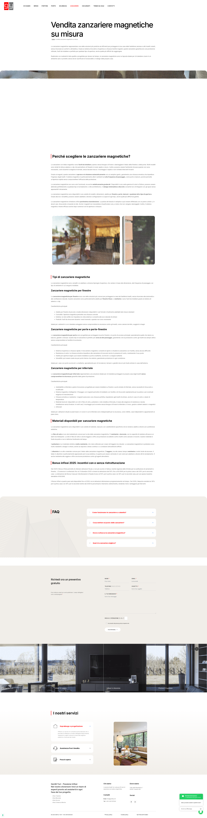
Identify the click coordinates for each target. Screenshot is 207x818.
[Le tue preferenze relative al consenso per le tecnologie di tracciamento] (2, 815)
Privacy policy (108, 814)
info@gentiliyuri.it (111, 798)
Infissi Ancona (56, 800)
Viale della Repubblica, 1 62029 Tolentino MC (136, 788)
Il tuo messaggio (111, 594)
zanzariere (74, 6)
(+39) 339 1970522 (111, 801)
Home (53, 39)
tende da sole (98, 6)
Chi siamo (26, 6)
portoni (45, 6)
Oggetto (135, 586)
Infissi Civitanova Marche (59, 802)
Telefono (112, 586)
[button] (197, 649)
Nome (107, 578)
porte (53, 6)
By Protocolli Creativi (142, 814)
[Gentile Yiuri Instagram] (135, 801)
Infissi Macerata (57, 798)
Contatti (111, 6)
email (134, 578)
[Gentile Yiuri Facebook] (131, 801)
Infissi (36, 6)
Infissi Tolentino (57, 796)
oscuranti (86, 6)
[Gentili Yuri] (8, 6)
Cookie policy (124, 814)
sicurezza (63, 6)
